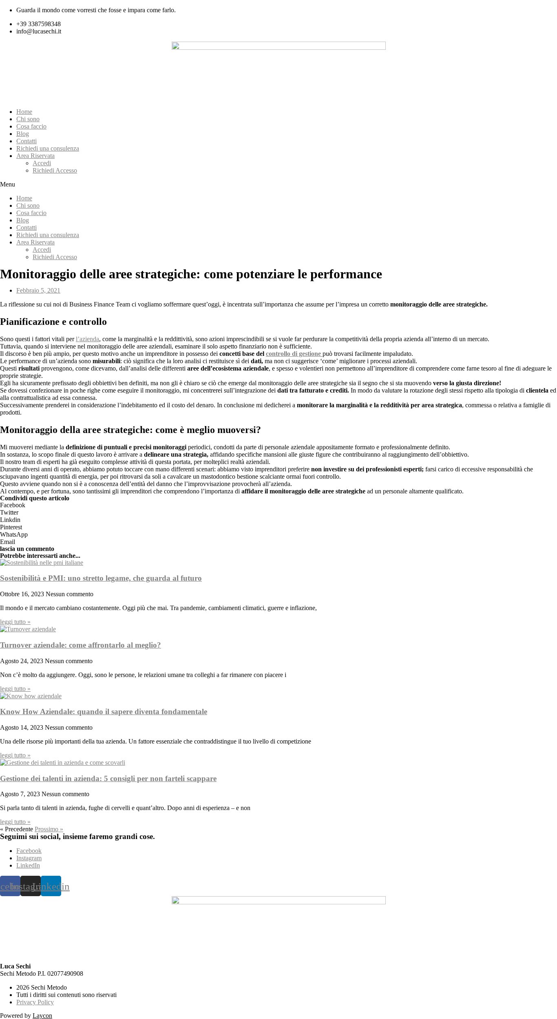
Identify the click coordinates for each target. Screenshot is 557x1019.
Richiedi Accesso (55, 170)
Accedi (42, 163)
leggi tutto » (15, 621)
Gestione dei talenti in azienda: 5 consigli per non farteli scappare (108, 778)
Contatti (26, 141)
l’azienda (87, 338)
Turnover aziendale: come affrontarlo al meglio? (80, 645)
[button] (278, 184)
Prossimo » (49, 829)
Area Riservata (35, 155)
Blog (22, 133)
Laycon (42, 1015)
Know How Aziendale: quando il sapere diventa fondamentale (103, 711)
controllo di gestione (293, 353)
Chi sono (28, 118)
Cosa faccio (31, 126)
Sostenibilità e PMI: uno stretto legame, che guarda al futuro (101, 578)
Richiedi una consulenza (47, 148)
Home (24, 111)
